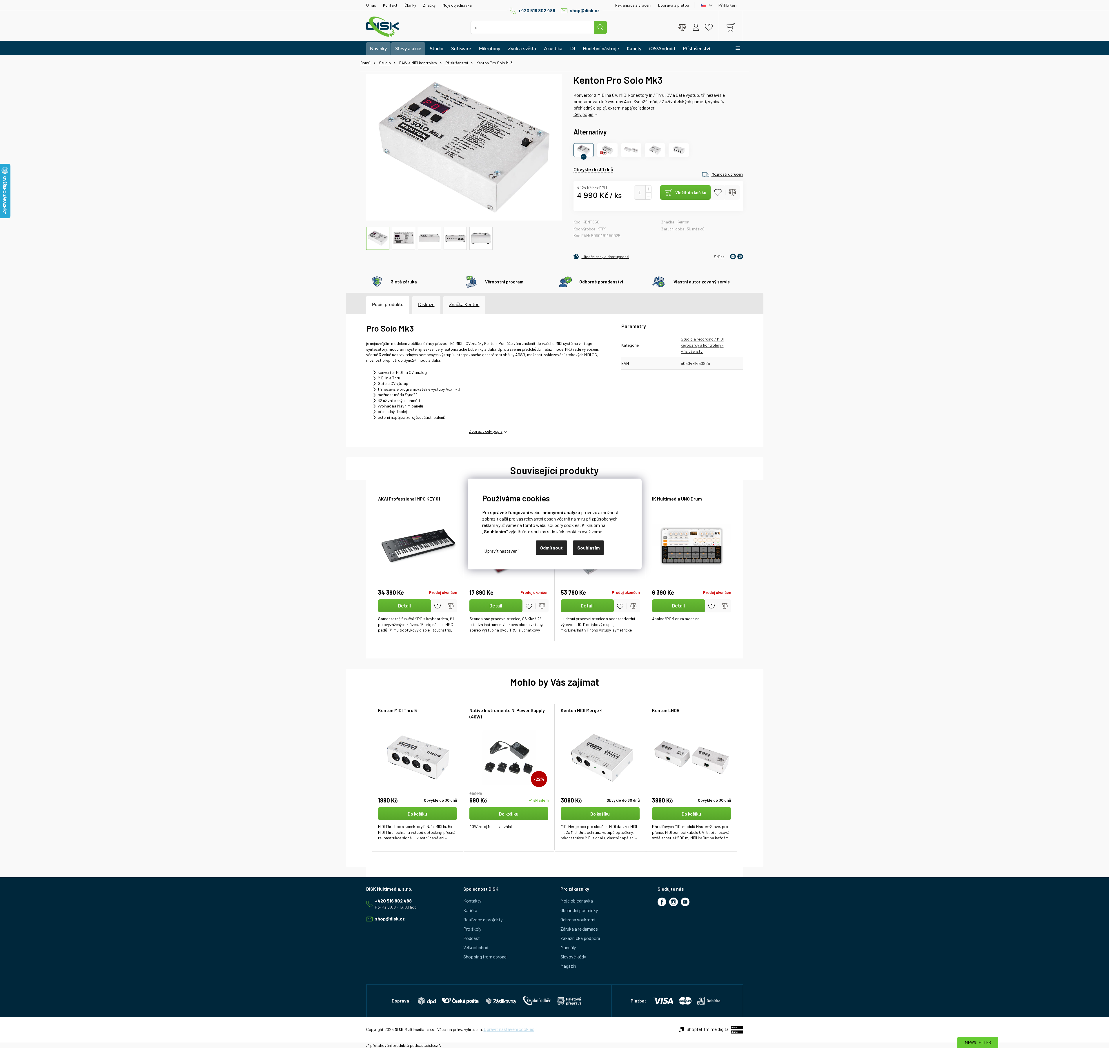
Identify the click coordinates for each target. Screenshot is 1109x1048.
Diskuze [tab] (426, 304)
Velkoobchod (475, 947)
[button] (417, 824)
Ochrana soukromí (577, 919)
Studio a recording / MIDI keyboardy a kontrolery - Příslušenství (702, 345)
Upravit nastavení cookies (509, 1029)
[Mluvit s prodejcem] (740, 256)
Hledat (600, 27)
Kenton (683, 221)
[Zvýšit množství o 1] (648, 189)
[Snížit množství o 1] (648, 196)
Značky (429, 5)
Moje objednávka (457, 5)
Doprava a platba (673, 5)
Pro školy (472, 928)
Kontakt (390, 5)
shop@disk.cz (585, 10)
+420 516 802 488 (536, 10)
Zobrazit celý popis (485, 431)
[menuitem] (378, 48)
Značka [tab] (464, 304)
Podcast (471, 938)
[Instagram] (673, 902)
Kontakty (472, 900)
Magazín (568, 966)
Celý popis (583, 114)
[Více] (734, 48)
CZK (705, 5)
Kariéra (470, 910)
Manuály (568, 947)
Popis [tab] (378, 304)
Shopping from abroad (485, 956)
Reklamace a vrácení (633, 5)
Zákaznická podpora (580, 938)
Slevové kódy (573, 956)
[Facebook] (662, 902)
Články (410, 5)
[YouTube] (685, 902)
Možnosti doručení (727, 174)
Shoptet (695, 1029)
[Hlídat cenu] (601, 256)
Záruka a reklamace (579, 928)
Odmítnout (551, 547)
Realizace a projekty (482, 919)
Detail (404, 605)
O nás (371, 5)
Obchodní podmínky (579, 910)
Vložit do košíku (690, 192)
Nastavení (501, 550)
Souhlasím (588, 547)
